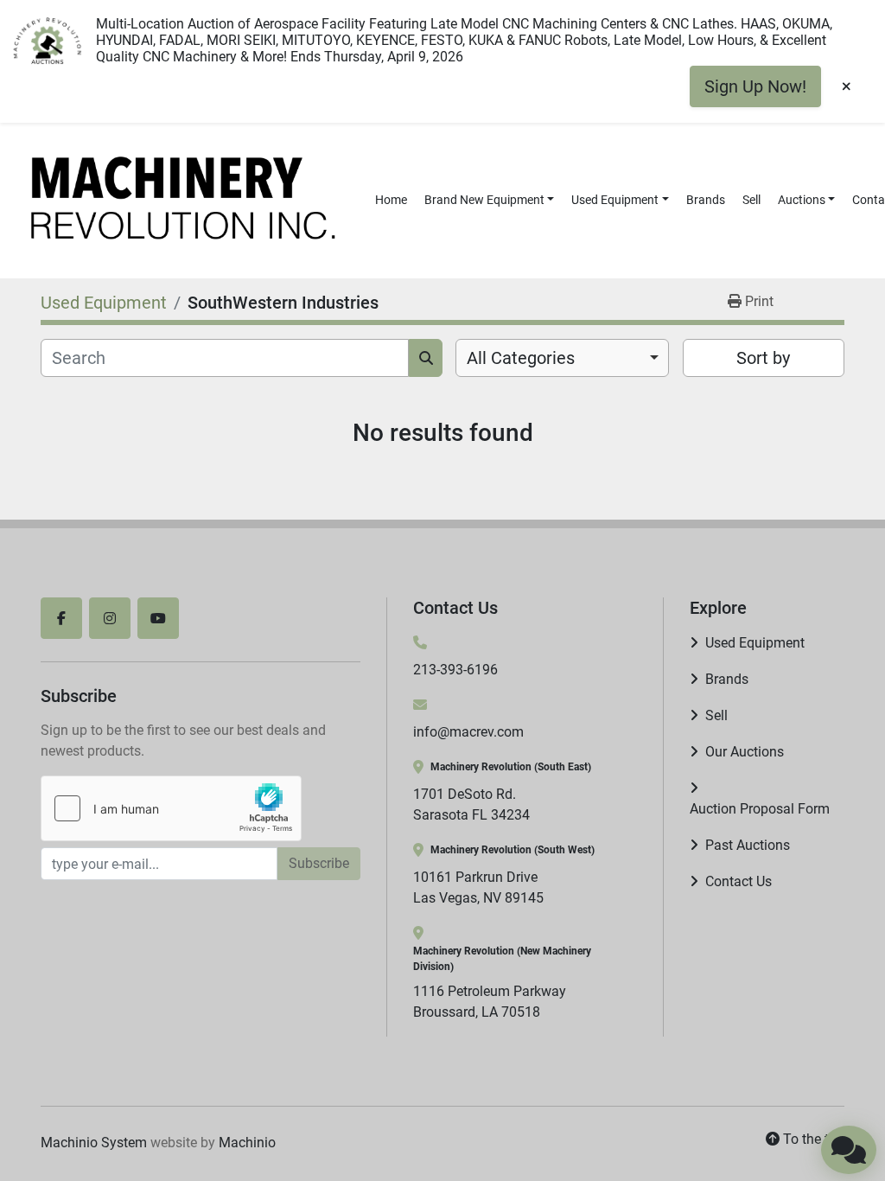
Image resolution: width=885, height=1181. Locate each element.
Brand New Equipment (484, 200)
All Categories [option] (521, 358)
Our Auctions (744, 752)
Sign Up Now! (755, 86)
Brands (705, 200)
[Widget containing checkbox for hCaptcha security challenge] (171, 808)
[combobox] (562, 358)
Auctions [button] (801, 200)
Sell (751, 200)
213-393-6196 (455, 669)
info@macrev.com (468, 732)
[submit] (425, 358)
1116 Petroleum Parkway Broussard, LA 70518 (489, 1001)
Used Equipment (615, 200)
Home (391, 200)
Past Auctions (747, 845)
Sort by (763, 358)
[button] (489, 200)
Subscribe (319, 863)
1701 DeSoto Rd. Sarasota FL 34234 (471, 804)
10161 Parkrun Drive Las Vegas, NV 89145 (478, 887)
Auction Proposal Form (760, 809)
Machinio (247, 1142)
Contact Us (738, 881)
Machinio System (94, 1142)
